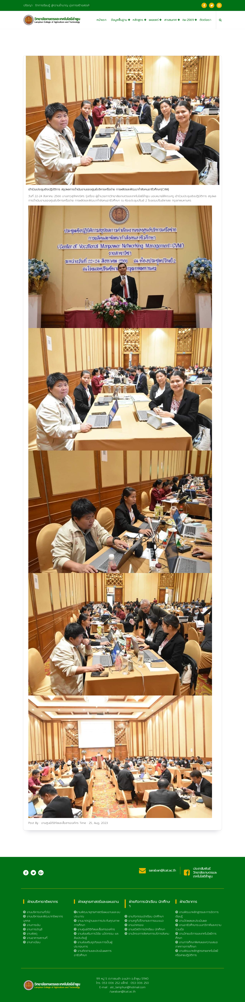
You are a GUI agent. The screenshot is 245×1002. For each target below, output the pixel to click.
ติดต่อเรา (205, 20)
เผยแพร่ (154, 20)
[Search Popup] (220, 19)
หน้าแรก (101, 20)
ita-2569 (188, 20)
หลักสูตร (138, 20)
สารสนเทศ (170, 20)
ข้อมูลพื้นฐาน (119, 20)
